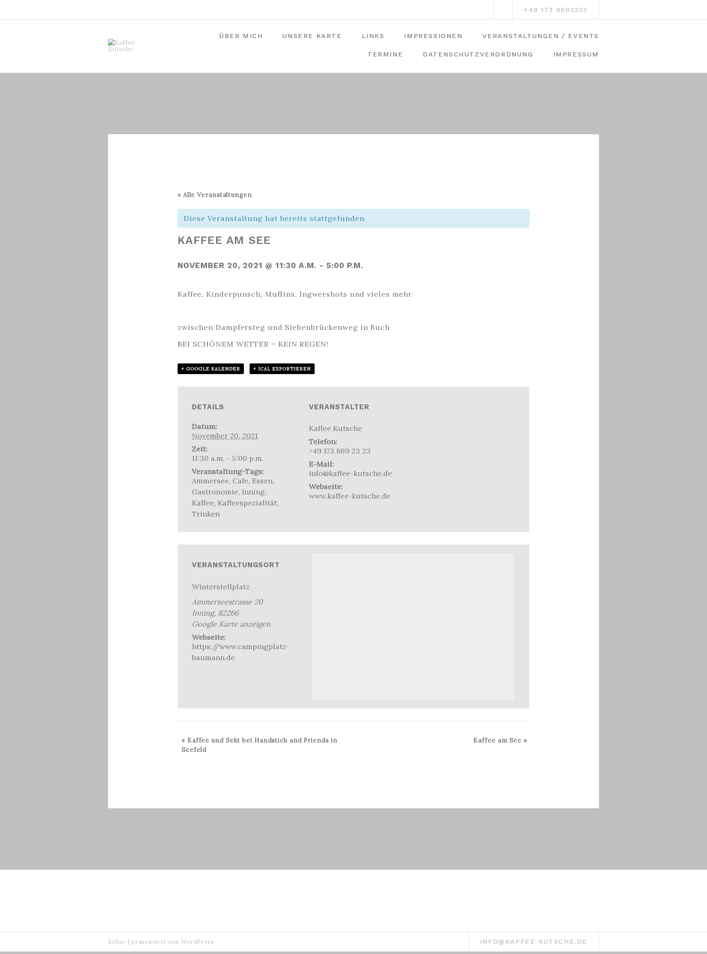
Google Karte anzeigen (231, 624)
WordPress (197, 941)
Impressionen (433, 36)
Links (373, 36)
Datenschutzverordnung (478, 54)
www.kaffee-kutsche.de (349, 496)
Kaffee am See (500, 740)
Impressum (576, 54)
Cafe (240, 480)
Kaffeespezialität (247, 502)
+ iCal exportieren (282, 369)
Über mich (241, 36)
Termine (385, 54)
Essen (262, 480)
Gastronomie (215, 491)
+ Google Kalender (210, 369)
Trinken (206, 514)
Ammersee (210, 480)
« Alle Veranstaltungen (215, 194)
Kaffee (203, 502)
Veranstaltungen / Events (540, 36)
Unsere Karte (312, 36)
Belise (117, 941)
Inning (253, 491)
